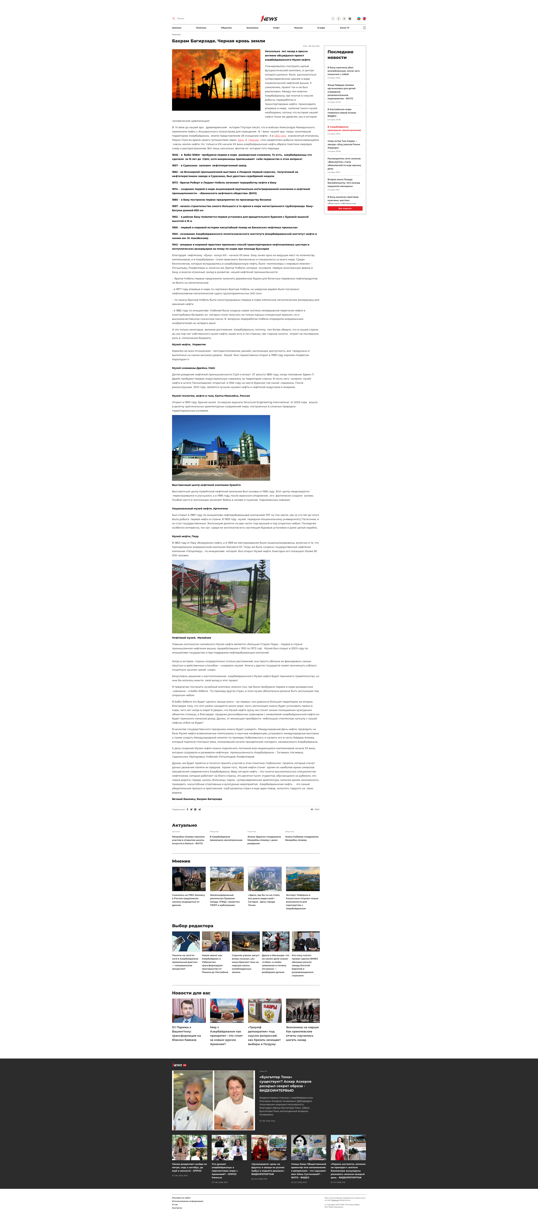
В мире (321, 28)
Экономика (252, 28)
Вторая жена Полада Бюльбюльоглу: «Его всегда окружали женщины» (344, 183)
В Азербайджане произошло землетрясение (226, 838)
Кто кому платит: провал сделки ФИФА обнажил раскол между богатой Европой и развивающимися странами (305, 965)
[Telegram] (199, 809)
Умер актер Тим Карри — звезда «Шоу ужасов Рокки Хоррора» (344, 144)
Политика (201, 28)
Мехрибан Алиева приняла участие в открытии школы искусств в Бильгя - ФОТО (188, 840)
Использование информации (187, 1201)
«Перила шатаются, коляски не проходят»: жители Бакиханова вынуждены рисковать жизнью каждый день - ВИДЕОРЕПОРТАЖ (348, 1171)
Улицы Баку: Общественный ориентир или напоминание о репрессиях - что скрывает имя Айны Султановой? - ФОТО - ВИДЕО (308, 1171)
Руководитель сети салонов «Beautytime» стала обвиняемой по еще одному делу (344, 163)
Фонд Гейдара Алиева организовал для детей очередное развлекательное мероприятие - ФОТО (341, 92)
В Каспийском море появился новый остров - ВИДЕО (342, 112)
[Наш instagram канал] (350, 18)
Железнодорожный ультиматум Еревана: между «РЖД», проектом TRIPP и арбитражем (225, 900)
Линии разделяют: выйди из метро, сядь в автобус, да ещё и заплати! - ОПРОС (189, 1167)
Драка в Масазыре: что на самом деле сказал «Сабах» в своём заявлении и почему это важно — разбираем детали (275, 964)
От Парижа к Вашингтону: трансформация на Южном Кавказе (186, 1034)
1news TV (344, 28)
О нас (175, 1205)
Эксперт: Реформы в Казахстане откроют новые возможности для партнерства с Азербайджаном (302, 902)
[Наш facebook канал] (338, 18)
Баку (241, 140)
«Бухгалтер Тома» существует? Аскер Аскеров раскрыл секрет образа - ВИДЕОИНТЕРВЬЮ (285, 1083)
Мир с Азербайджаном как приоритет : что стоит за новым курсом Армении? (226, 1036)
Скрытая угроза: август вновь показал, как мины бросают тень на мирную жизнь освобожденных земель (245, 964)
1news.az (335, 1200)
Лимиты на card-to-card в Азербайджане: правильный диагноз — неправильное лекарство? (185, 962)
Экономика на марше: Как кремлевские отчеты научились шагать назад (302, 1034)
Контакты (177, 1208)
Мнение (298, 28)
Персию (253, 140)
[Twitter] (191, 809)
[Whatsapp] (195, 809)
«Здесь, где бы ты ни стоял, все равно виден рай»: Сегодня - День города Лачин (264, 900)
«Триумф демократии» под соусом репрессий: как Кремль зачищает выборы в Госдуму (264, 1036)
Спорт (276, 28)
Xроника (176, 28)
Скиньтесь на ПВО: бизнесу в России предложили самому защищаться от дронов (188, 900)
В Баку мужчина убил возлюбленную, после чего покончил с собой (344, 71)
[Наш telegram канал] (344, 18)
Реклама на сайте (181, 1198)
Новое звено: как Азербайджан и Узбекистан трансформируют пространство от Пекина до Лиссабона (215, 964)
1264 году (280, 135)
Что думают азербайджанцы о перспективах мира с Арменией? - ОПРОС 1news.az (225, 1171)
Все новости (345, 208)
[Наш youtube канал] (333, 18)
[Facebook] (187, 809)
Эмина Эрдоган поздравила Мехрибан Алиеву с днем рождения (264, 840)
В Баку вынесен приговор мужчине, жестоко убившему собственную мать (343, 202)
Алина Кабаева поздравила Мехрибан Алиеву (301, 838)
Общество (226, 28)
